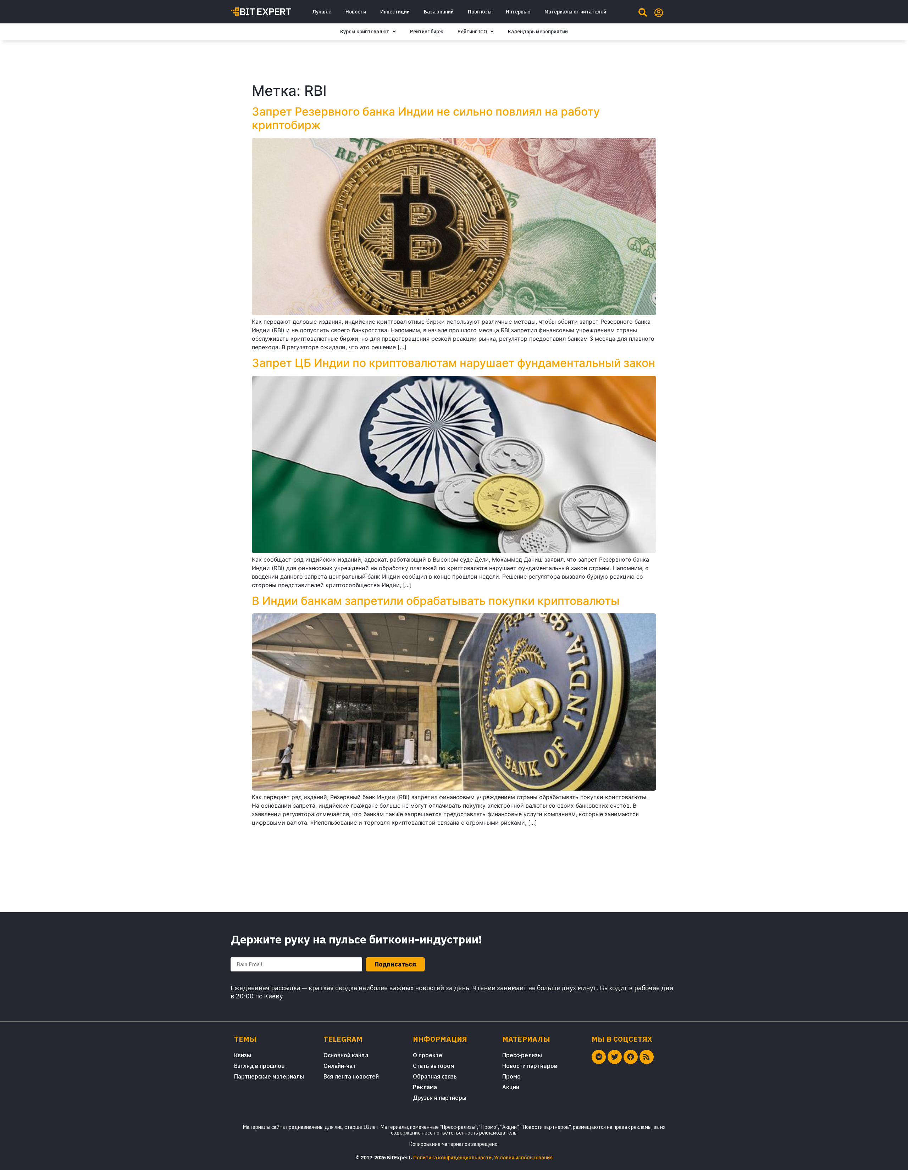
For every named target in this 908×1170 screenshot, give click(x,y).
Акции (510, 1087)
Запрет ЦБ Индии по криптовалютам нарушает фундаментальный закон (453, 363)
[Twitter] (615, 1057)
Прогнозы (480, 12)
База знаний (439, 12)
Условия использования (523, 1157)
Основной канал (345, 1055)
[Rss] (647, 1057)
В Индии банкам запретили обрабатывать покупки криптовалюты (436, 601)
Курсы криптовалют (364, 31)
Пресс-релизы (522, 1055)
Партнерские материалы (269, 1076)
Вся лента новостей (351, 1076)
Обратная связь (434, 1076)
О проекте (427, 1055)
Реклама (425, 1087)
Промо (511, 1076)
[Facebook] (631, 1057)
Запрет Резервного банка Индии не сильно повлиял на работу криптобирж (426, 118)
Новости (355, 12)
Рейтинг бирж (426, 31)
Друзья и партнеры (439, 1097)
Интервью (518, 12)
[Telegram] (599, 1057)
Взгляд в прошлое (259, 1065)
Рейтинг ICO (472, 31)
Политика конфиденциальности (452, 1157)
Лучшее (321, 12)
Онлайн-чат (339, 1065)
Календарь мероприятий (538, 31)
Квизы (242, 1055)
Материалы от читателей (575, 12)
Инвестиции (395, 12)
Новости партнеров (529, 1065)
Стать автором (433, 1065)
